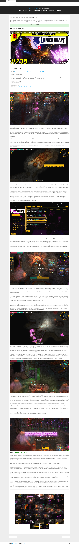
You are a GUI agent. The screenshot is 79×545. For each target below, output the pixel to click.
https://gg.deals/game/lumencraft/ (25, 86)
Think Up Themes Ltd (15, 543)
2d (11, 20)
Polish (9, 0)
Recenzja (33, 8)
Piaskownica (52, 20)
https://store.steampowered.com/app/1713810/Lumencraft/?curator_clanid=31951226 (29, 71)
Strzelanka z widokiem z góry (26, 21)
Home (30, 8)
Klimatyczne (37, 20)
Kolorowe (40, 20)
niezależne (48, 20)
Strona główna (27, 4)
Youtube (37, 8)
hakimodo (30, 20)
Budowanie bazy (22, 20)
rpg (66, 20)
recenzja (59, 20)
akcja (19, 20)
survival (32, 21)
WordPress (23, 543)
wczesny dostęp (45, 21)
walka (42, 21)
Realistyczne (56, 20)
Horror (34, 20)
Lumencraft (44, 20)
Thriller (35, 21)
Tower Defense (38, 21)
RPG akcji (11, 21)
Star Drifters (15, 21)
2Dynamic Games (15, 20)
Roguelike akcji (63, 20)
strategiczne (19, 21)
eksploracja (27, 20)
